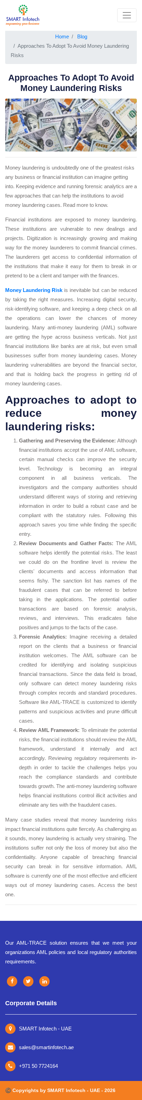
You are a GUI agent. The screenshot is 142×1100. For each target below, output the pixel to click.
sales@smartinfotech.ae (46, 1047)
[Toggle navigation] (126, 15)
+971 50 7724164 (38, 1066)
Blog (82, 36)
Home (62, 36)
